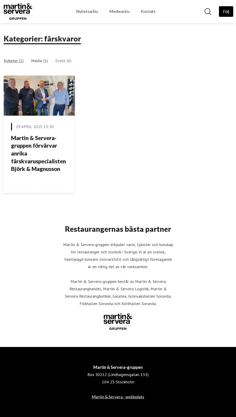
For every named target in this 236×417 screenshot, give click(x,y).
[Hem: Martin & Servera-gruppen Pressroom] (18, 11)
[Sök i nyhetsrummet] (208, 11)
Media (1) (39, 60)
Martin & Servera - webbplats (118, 396)
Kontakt (148, 11)
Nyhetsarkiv (87, 11)
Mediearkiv (119, 11)
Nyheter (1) (14, 60)
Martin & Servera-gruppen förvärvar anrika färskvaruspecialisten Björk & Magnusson (38, 153)
